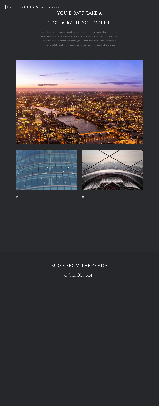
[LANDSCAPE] (41, 310)
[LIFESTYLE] (118, 310)
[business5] (46, 196)
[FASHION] (118, 368)
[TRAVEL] (41, 368)
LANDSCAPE (41, 337)
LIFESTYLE (118, 337)
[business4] (112, 196)
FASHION (118, 395)
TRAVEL (41, 395)
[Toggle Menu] (154, 9)
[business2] (112, 150)
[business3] (46, 150)
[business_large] (79, 61)
